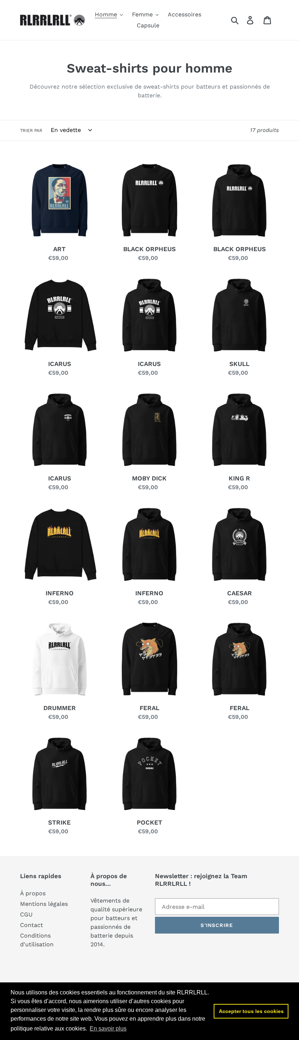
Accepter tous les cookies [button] (251, 1011)
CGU (26, 914)
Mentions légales (44, 903)
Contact (31, 925)
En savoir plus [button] (108, 1028)
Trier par (31, 130)
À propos (33, 893)
